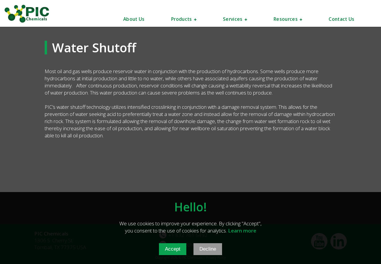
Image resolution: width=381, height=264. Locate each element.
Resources (286, 19)
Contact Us (341, 19)
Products (181, 19)
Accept (172, 249)
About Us (133, 19)
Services (232, 19)
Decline (207, 249)
